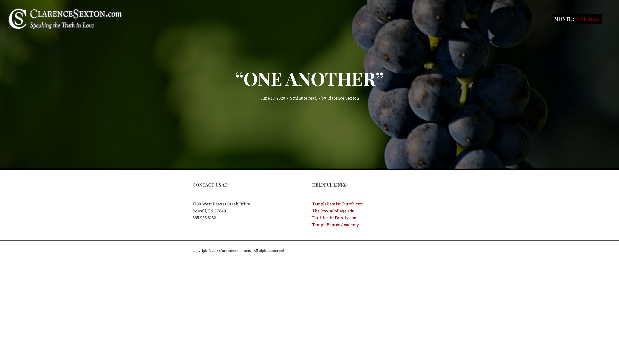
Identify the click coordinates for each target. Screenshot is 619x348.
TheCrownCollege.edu (333, 210)
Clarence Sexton (343, 98)
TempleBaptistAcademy (335, 224)
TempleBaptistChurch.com (338, 203)
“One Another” (309, 78)
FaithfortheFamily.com (335, 217)
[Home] (65, 18)
